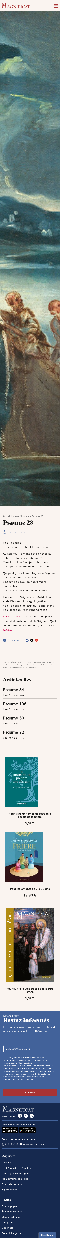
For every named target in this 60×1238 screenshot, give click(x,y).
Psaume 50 (13, 718)
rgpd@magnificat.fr (12, 1079)
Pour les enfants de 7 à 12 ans (30, 889)
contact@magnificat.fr (33, 1144)
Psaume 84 (13, 689)
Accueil (6, 516)
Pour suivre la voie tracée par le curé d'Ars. (30, 990)
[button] (27, 640)
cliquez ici (28, 1079)
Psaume (25, 516)
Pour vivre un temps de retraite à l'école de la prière (30, 815)
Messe (16, 516)
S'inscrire (30, 1092)
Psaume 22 (13, 732)
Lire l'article (10, 695)
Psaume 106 (14, 703)
